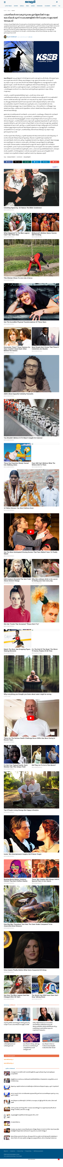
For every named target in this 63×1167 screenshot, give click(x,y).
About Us (6, 1151)
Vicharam (47, 6)
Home (5, 10)
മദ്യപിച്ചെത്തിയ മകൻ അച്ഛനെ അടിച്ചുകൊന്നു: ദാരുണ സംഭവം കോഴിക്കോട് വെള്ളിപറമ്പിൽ (17, 1023)
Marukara (39, 6)
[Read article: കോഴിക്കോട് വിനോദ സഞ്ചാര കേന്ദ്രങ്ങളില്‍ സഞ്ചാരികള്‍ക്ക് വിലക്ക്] (50, 1038)
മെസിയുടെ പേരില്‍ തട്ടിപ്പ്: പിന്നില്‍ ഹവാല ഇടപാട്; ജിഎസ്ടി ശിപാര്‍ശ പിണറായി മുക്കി (34, 1101)
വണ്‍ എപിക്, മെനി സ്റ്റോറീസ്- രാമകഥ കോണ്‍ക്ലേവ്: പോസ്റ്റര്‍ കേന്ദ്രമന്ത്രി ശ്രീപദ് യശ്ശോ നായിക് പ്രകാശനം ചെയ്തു (33, 1108)
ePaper (16, 6)
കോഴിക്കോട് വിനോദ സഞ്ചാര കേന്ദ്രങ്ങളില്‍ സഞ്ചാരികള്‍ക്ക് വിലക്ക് (48, 1046)
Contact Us (12, 1151)
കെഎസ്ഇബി (27, 157)
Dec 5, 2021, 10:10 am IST (22, 37)
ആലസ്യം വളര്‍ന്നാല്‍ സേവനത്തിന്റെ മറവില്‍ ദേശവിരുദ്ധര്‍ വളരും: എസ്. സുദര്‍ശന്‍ (35, 1086)
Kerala (22, 6)
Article (7, 1040)
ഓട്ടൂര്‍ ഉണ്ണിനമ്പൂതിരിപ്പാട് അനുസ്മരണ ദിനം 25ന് (24, 1115)
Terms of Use (20, 1151)
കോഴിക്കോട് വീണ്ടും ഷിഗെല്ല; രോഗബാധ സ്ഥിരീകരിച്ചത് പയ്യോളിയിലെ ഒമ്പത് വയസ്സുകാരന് (31, 1046)
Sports (54, 6)
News (9, 10)
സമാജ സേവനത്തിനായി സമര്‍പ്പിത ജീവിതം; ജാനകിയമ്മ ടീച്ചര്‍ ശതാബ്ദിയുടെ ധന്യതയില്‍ (33, 1073)
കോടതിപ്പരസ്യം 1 (9, 1059)
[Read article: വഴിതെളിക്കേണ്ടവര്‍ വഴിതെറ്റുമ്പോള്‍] (12, 1038)
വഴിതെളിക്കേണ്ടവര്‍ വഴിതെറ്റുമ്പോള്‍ (9, 1045)
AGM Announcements (38, 1151)
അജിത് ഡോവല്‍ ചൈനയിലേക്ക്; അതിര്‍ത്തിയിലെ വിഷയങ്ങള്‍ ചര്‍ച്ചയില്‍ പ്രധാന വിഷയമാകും (34, 1080)
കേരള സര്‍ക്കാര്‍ (11, 157)
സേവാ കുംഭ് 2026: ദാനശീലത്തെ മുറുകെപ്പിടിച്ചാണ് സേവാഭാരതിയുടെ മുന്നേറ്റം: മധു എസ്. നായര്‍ (34, 1094)
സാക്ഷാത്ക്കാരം (15, 1122)
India (27, 6)
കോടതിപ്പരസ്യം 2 (9, 1063)
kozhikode (19, 157)
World (33, 6)
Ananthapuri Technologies (16, 1156)
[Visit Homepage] (30, 1)
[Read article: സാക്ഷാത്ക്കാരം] (7, 1123)
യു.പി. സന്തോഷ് (11, 37)
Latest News (8, 6)
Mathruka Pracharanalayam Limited (12, 1154)
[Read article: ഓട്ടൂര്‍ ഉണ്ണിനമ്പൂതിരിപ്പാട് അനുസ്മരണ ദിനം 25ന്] (7, 1116)
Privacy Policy (28, 1151)
